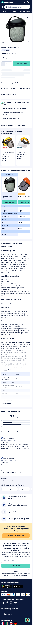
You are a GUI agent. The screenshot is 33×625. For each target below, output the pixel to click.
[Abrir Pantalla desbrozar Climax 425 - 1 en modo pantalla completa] (16, 29)
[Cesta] (28, 2)
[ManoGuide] (27, 620)
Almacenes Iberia (12, 125)
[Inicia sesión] (24, 2)
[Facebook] (7, 602)
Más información (23, 575)
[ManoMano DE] (15, 623)
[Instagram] (11, 602)
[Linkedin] (2, 602)
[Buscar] (6, 7)
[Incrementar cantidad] (10, 63)
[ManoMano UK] (11, 623)
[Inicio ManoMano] (11, 2)
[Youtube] (15, 602)
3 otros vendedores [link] (22, 125)
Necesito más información (11, 118)
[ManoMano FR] (2, 623)
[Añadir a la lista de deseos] (28, 42)
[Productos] (2, 7)
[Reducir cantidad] (3, 63)
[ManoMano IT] (7, 623)
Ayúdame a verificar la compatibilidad (14, 108)
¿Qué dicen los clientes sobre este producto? (13, 113)
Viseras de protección (8, 481)
